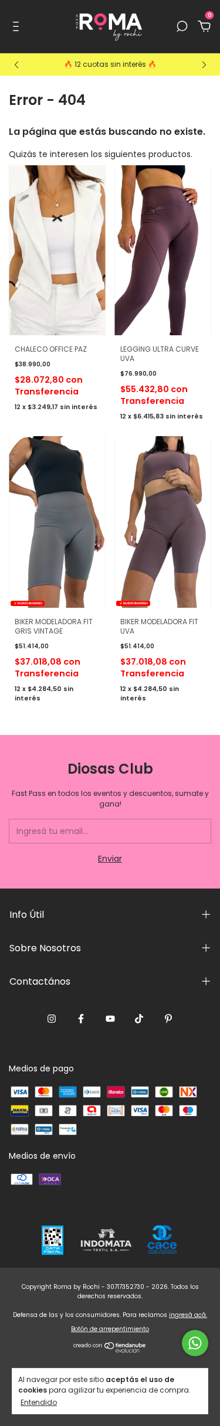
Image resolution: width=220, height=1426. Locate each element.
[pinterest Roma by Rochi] (168, 1018)
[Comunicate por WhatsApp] (195, 1343)
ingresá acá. (188, 1315)
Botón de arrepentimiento (110, 1329)
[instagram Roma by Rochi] (51, 1018)
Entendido (39, 1402)
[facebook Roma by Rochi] (81, 1018)
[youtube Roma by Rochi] (110, 1018)
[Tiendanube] (110, 1350)
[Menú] (18, 27)
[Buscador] (182, 27)
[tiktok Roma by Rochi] (139, 1018)
